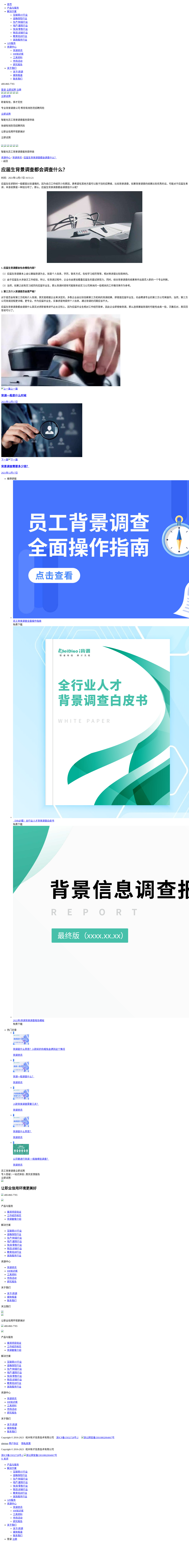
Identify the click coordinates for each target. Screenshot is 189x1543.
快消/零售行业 (20, 29)
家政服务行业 (20, 40)
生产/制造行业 (20, 22)
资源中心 (12, 47)
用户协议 (13, 1443)
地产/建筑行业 (20, 25)
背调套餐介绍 (14, 1219)
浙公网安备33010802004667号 (99, 1437)
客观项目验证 (14, 1212)
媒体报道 (17, 75)
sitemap (4, 1443)
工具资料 (17, 57)
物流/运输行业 (20, 32)
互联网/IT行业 (20, 15)
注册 (19, 89)
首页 (9, 4)
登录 (3, 89)
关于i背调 (18, 71)
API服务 (11, 43)
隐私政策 (26, 1443)
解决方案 (12, 11)
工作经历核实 (14, 1215)
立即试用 (11, 89)
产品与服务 (13, 8)
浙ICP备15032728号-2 (67, 1437)
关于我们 (12, 68)
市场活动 (17, 61)
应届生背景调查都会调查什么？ (40, 157)
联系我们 (17, 79)
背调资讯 (17, 50)
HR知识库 (18, 54)
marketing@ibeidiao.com (16, 1200)
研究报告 (17, 64)
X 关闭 (4, 1459)
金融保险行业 (20, 18)
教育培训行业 (20, 36)
